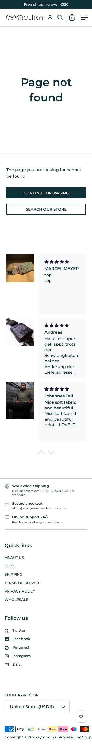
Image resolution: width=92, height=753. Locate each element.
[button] (60, 17)
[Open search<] (60, 17)
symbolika (47, 737)
